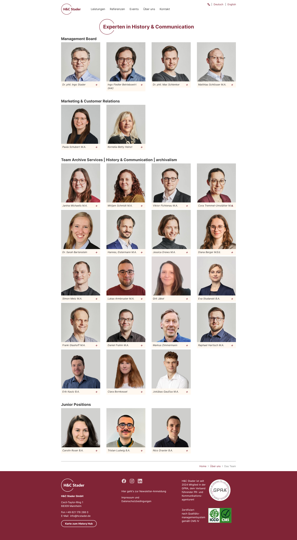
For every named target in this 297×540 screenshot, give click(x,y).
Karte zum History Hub (79, 523)
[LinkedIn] (140, 481)
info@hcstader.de (80, 515)
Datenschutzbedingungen (136, 501)
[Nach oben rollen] (290, 533)
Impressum (127, 497)
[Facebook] (123, 481)
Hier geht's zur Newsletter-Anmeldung (143, 491)
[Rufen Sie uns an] (209, 4)
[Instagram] (131, 481)
